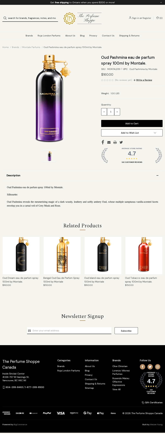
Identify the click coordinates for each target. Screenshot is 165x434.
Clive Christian (119, 366)
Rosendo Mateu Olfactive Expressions (120, 382)
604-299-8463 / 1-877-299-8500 (25, 387)
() (161, 18)
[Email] (109, 142)
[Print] (115, 142)
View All (116, 389)
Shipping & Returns (129, 35)
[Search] (6, 18)
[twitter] (150, 366)
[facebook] (142, 366)
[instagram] (157, 366)
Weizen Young (156, 424)
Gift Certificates (153, 402)
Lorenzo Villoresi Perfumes (121, 372)
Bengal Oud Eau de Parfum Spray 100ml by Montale (61, 279)
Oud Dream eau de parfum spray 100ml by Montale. (20, 279)
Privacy (93, 35)
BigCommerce (20, 424)
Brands (29, 35)
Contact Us (108, 35)
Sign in (135, 18)
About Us (70, 35)
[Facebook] (102, 142)
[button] (82, 175)
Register (147, 18)
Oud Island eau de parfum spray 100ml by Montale (101, 279)
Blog (82, 35)
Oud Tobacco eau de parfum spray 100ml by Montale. (141, 279)
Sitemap (89, 388)
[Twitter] (121, 142)
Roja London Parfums (49, 35)
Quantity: (106, 104)
